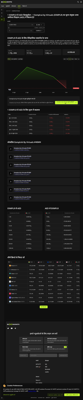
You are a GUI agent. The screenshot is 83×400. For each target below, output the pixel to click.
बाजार (19, 6)
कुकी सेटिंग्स (54, 397)
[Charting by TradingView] (9, 89)
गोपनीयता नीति (41, 397)
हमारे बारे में (38, 364)
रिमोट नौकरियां (39, 383)
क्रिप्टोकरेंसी (47, 369)
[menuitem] (2, 9)
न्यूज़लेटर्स (8, 6)
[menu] (2, 14)
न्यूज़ (46, 364)
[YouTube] (12, 328)
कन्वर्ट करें (8, 11)
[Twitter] (8, 328)
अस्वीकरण (48, 397)
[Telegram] (15, 328)
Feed (2, 6)
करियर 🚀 (38, 367)
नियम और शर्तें (34, 397)
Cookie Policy (32, 391)
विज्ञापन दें (24, 6)
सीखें (46, 367)
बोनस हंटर (14, 6)
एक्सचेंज (47, 372)
